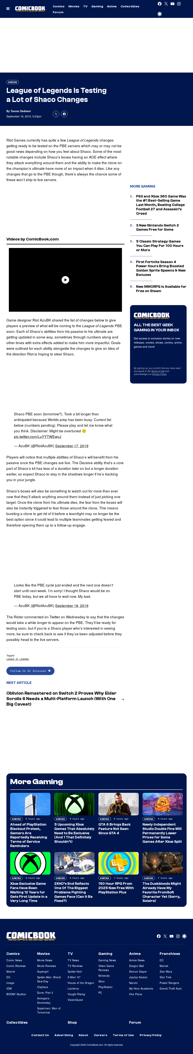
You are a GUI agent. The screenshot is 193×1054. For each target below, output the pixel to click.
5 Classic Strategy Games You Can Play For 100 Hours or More (159, 245)
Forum (58, 12)
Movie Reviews (46, 966)
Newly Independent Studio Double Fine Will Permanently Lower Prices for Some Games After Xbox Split (162, 833)
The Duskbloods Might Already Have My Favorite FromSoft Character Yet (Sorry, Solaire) (161, 892)
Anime (112, 6)
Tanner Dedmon (21, 111)
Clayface (42, 987)
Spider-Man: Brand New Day (49, 979)
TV (85, 6)
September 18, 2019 (71, 605)
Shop (72, 1022)
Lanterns (73, 988)
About (83, 1035)
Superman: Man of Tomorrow (49, 1010)
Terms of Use (158, 371)
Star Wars (166, 971)
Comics (59, 6)
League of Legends (17, 659)
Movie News (44, 960)
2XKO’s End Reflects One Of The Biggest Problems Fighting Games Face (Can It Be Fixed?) (73, 892)
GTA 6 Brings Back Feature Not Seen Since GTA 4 (114, 828)
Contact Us (40, 1035)
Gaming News (107, 960)
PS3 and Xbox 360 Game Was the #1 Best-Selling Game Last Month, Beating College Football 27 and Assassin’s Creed (161, 205)
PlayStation (105, 987)
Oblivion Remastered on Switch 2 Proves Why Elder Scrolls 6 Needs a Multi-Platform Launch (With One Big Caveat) (61, 699)
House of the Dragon (81, 983)
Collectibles (130, 6)
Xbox (101, 981)
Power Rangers (169, 983)
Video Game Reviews (106, 968)
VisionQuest (75, 1000)
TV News (73, 960)
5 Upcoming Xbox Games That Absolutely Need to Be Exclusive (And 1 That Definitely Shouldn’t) (74, 833)
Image (10, 983)
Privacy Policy (159, 374)
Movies (74, 6)
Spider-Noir (75, 971)
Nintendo (104, 975)
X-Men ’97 (74, 977)
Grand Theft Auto (171, 988)
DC (8, 977)
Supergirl (43, 971)
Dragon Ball (136, 966)
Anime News (137, 960)
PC (100, 992)
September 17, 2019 (71, 445)
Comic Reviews (16, 966)
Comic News (14, 960)
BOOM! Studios (16, 994)
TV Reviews (75, 966)
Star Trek (165, 977)
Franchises (170, 954)
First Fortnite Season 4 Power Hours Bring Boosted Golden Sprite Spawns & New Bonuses (161, 268)
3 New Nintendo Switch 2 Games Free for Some (157, 227)
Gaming (97, 6)
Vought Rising (76, 994)
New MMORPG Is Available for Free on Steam (161, 289)
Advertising (63, 1035)
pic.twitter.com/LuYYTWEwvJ (37, 436)
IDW (9, 988)
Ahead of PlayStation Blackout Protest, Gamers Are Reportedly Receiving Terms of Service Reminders (28, 835)
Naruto (133, 983)
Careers (100, 1035)
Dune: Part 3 (45, 992)
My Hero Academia (141, 988)
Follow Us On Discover (29, 671)
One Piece (135, 994)
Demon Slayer (138, 971)
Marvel (10, 971)
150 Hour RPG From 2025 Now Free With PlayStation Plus (116, 888)
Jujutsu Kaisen (138, 977)
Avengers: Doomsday (44, 1000)
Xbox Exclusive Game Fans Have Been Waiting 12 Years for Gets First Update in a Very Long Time (28, 892)
